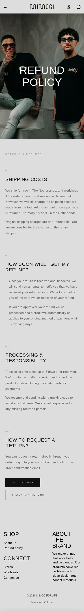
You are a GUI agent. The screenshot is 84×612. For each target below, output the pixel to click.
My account (23, 482)
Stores (8, 567)
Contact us (11, 577)
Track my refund (28, 495)
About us (10, 543)
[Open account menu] (69, 7)
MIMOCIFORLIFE (46, 595)
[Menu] (5, 7)
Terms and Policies (42, 602)
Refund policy (13, 548)
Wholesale (11, 572)
